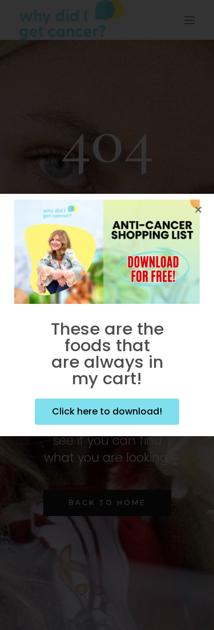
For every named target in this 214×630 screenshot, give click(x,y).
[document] (107, 315)
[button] (198, 209)
